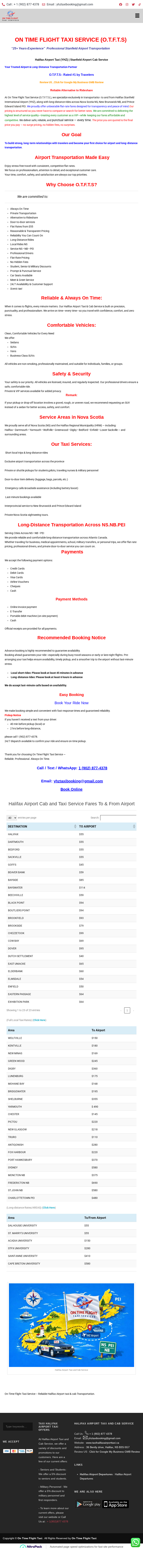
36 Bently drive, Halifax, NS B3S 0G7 (108, 1447)
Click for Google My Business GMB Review (114, 1451)
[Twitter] (133, 4)
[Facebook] (120, 4)
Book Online (71, 789)
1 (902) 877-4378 (93, 768)
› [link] (133, 1010)
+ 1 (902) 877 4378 (100, 1433)
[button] (137, 16)
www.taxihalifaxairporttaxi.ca (102, 1442)
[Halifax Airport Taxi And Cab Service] (139, 4)
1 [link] (127, 1010)
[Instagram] (126, 4)
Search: (95, 817)
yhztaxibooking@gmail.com (78, 781)
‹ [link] (120, 1010)
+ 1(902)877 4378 (57, 1521)
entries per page (27, 817)
